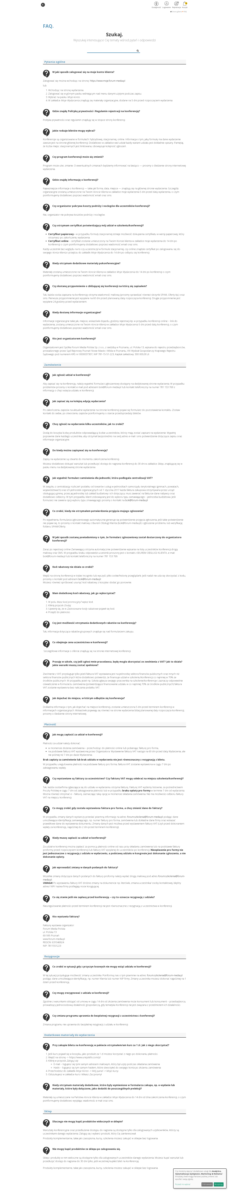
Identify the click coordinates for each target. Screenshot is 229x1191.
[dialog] (199, 1178)
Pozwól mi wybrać (182, 1184)
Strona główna (177, 11)
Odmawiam (207, 1184)
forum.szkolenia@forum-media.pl (145, 816)
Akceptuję (218, 1184)
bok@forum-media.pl (136, 500)
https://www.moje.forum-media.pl (108, 80)
